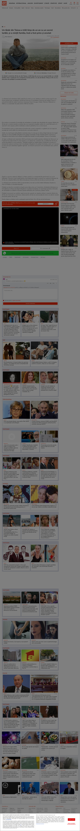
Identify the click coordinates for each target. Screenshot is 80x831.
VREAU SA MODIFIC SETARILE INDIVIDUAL (71, 824)
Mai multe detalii (8, 819)
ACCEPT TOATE (71, 819)
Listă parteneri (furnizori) (40, 823)
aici (20, 824)
